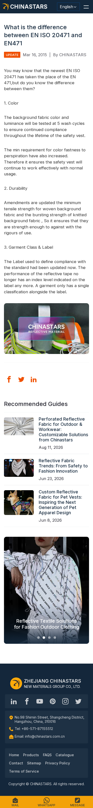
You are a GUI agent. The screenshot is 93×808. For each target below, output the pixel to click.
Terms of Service (24, 771)
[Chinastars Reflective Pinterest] (52, 701)
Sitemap (34, 763)
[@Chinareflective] (78, 701)
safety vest (73, 135)
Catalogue (65, 755)
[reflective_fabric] (65, 701)
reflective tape (58, 273)
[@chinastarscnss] (26, 701)
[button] (86, 6)
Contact (16, 763)
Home (14, 755)
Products (31, 755)
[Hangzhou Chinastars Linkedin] (13, 701)
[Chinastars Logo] (16, 683)
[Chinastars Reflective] (39, 701)
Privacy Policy (57, 763)
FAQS (47, 755)
